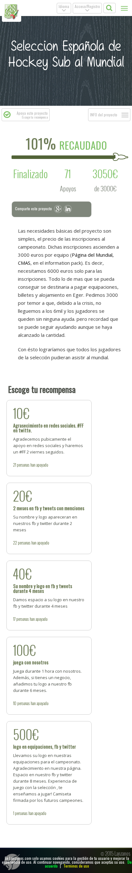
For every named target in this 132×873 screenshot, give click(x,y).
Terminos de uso (76, 866)
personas (23, 464)
